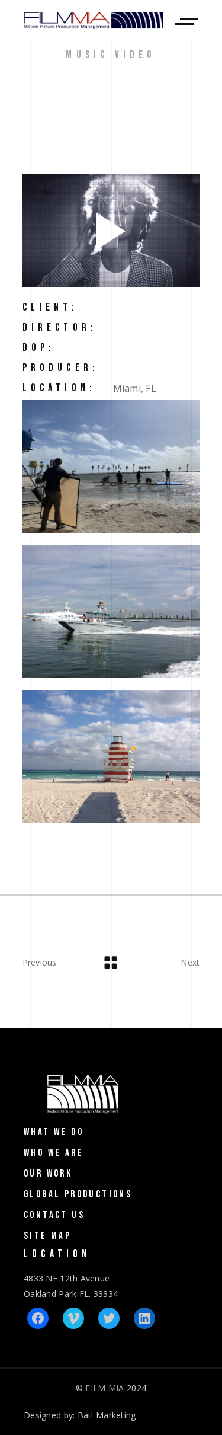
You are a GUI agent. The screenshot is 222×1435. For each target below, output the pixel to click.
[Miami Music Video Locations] (111, 611)
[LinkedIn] (144, 1318)
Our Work (48, 1174)
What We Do (53, 1132)
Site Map (47, 1236)
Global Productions (78, 1194)
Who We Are (53, 1153)
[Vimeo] (73, 1318)
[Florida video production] (111, 466)
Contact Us (54, 1215)
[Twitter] (109, 1318)
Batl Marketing (107, 1415)
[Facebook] (38, 1318)
